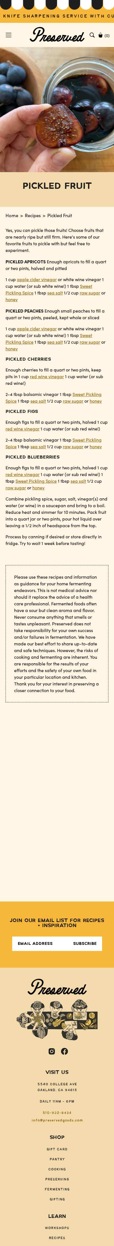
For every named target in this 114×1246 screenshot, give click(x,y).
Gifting (57, 1199)
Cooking (57, 1169)
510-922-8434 (57, 1113)
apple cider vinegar (37, 279)
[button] (92, 35)
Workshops (57, 1228)
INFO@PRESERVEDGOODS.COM (57, 1120)
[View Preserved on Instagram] (52, 1051)
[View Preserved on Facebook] (64, 1051)
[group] (57, 11)
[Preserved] (57, 35)
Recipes (33, 215)
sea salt (55, 293)
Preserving (57, 1179)
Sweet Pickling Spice (36, 481)
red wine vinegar (47, 376)
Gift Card (57, 1149)
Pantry (57, 1159)
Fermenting (57, 1189)
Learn (57, 1216)
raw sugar (90, 293)
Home (12, 215)
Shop (57, 1137)
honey (12, 299)
